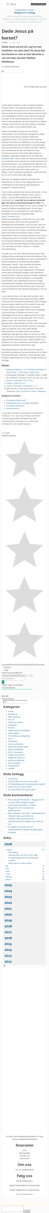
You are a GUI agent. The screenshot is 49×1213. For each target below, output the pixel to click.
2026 (8, 844)
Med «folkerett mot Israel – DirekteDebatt (25, 813)
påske (29, 665)
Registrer (42, 4)
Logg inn (35, 4)
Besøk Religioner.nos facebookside (24, 1190)
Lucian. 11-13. (21, 386)
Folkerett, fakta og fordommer (21, 816)
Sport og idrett (14, 763)
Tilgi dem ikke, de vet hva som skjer (23, 781)
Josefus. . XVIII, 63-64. (19, 380)
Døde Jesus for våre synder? (20, 787)
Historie (11, 728)
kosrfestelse (21, 665)
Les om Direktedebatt (24, 1170)
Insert (26, 1211)
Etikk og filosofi (14, 717)
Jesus (14, 665)
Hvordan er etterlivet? (15, 406)
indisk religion (13, 733)
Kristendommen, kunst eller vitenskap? (22, 403)
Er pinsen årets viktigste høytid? (21, 802)
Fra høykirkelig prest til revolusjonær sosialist (26, 784)
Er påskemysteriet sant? (16, 400)
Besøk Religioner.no (24, 1181)
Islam (10, 739)
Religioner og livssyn (16, 758)
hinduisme (12, 725)
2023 (8, 897)
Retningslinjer (24, 1153)
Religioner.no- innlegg (24, 13)
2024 (8, 891)
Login (5, 670)
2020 (8, 914)
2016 (8, 938)
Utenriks (11, 768)
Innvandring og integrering (19, 736)
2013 (8, 956)
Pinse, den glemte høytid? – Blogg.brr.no (25, 800)
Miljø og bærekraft (15, 749)
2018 (8, 926)
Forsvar (11, 720)
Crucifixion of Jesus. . (33, 391)
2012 (8, 961)
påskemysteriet (38, 665)
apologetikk (7, 665)
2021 (8, 908)
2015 (8, 944)
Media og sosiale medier (18, 747)
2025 (8, 885)
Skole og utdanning (16, 760)
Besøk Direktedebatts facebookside (24, 1185)
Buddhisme (13, 714)
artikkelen (6, 158)
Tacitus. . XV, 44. (15, 383)
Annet (5, 43)
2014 (8, 950)
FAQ (24, 1150)
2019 (8, 920)
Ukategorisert (13, 766)
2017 (8, 932)
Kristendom (13, 741)
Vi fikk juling (13, 779)
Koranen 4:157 (14, 216)
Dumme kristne (12, 408)
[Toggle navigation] (8, 4)
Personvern (24, 1158)
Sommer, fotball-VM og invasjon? (22, 789)
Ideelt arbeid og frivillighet (19, 730)
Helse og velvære (15, 722)
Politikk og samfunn (16, 755)
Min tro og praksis (15, 752)
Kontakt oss (24, 1156)
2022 (8, 903)
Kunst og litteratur (15, 744)
